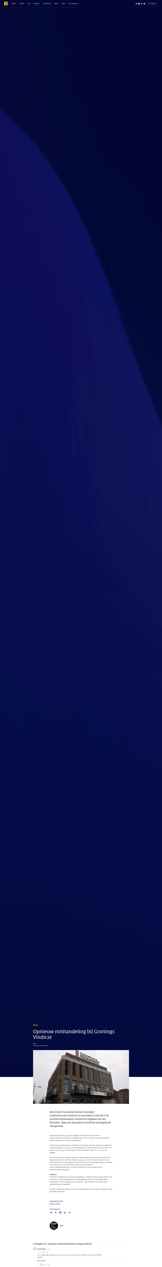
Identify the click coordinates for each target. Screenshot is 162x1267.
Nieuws (21, 3)
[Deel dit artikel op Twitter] (55, 1212)
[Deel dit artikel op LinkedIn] (65, 1212)
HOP (61, 1226)
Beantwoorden (41, 1260)
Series (56, 3)
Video (63, 3)
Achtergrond (47, 3)
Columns (36, 3)
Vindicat (57, 1204)
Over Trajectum (73, 3)
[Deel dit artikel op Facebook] (60, 1212)
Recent (14, 3)
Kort (29, 3)
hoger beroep (102, 1150)
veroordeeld (60, 1150)
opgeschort (82, 1160)
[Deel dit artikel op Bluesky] (51, 1212)
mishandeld (66, 1147)
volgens (67, 1135)
